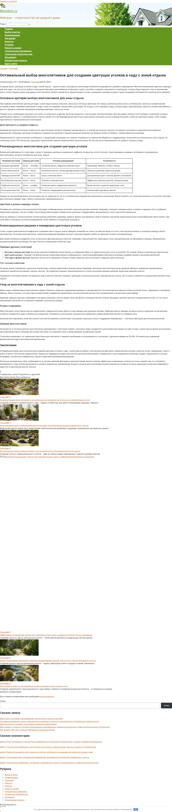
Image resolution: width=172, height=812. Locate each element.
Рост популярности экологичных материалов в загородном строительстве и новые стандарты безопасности (54, 742)
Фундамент (10, 57)
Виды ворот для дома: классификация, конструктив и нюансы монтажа (31, 719)
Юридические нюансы (16, 60)
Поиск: (3, 24)
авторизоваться (47, 696)
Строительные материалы (18, 51)
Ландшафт (10, 38)
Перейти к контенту (8, 1)
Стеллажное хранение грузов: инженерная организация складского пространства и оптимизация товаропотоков (49, 721)
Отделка (9, 45)
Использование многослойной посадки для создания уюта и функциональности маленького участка (44, 425)
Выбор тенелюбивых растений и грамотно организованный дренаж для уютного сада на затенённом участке (48, 661)
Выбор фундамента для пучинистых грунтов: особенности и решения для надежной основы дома (50, 752)
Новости (9, 41)
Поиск (2, 701)
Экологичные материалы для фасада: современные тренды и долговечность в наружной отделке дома (52, 763)
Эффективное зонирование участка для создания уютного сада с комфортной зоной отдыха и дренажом (46, 635)
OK (136, 809)
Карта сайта (11, 63)
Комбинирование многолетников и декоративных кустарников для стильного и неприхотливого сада (45, 400)
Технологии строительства (18, 54)
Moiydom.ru (8, 11)
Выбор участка (12, 32)
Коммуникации (12, 35)
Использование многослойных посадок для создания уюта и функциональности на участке (40, 451)
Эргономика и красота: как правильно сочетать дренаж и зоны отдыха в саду (34, 686)
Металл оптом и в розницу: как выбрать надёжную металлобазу (28, 724)
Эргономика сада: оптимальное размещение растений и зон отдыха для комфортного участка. (48, 757)
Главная (9, 29)
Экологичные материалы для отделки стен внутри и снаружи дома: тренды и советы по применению (51, 747)
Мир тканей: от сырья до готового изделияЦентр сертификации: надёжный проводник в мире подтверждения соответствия (55, 727)
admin (2, 742)
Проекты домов (13, 48)
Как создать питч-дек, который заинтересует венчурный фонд (27, 730)
